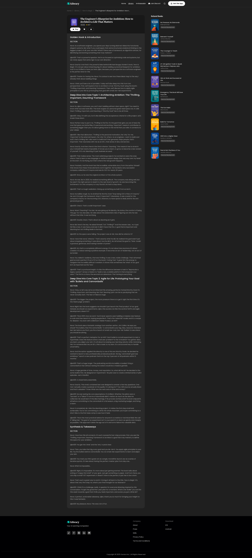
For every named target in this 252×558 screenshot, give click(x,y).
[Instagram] (79, 533)
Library (131, 3)
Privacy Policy (138, 537)
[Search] (165, 4)
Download (169, 521)
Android (168, 529)
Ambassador (141, 3)
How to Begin (87, 11)
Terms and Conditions (141, 541)
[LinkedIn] (84, 533)
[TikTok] (68, 533)
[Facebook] (74, 533)
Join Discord (155, 3)
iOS (166, 525)
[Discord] (89, 533)
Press (135, 529)
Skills (135, 533)
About (135, 525)
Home (123, 3)
